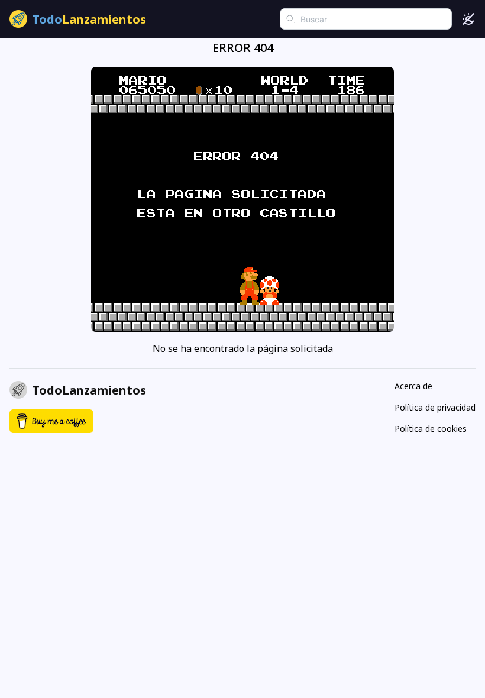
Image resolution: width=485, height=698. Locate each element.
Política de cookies (431, 428)
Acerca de (413, 386)
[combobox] (366, 19)
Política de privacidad (435, 407)
